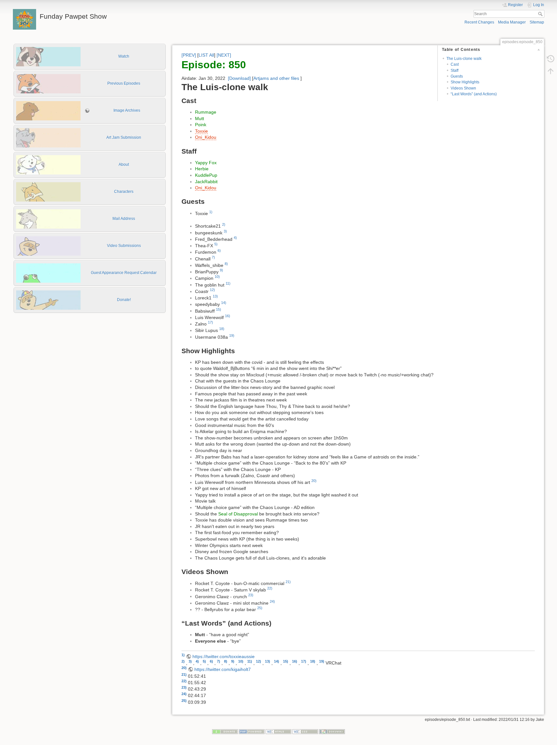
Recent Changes (479, 22)
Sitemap (537, 22)
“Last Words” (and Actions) (474, 94)
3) (225, 231)
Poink (200, 124)
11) (228, 283)
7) (213, 257)
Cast (455, 64)
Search (541, 14)
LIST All (206, 55)
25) (259, 608)
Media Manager (512, 22)
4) (235, 238)
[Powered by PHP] (252, 731)
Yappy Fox (206, 162)
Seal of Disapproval (238, 513)
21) (288, 582)
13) (215, 296)
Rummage (205, 112)
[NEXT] (224, 55)
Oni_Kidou (205, 137)
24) (272, 601)
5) (216, 244)
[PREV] (188, 55)
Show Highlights (465, 82)
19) (231, 335)
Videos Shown (463, 88)
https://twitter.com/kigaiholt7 (222, 669)
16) (227, 316)
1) (210, 212)
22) (269, 588)
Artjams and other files (276, 78)
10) (217, 276)
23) (250, 595)
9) (221, 270)
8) (226, 264)
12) (212, 290)
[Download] (239, 78)
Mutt (199, 118)
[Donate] (225, 731)
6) (219, 250)
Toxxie (201, 131)
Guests (457, 76)
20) (314, 481)
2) (223, 224)
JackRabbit (206, 181)
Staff (454, 70)
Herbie (202, 168)
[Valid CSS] (305, 731)
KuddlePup (206, 175)
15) (218, 309)
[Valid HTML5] (278, 731)
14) (223, 303)
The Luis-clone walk (464, 58)
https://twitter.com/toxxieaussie (223, 656)
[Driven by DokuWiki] (332, 731)
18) (221, 329)
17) (210, 322)
